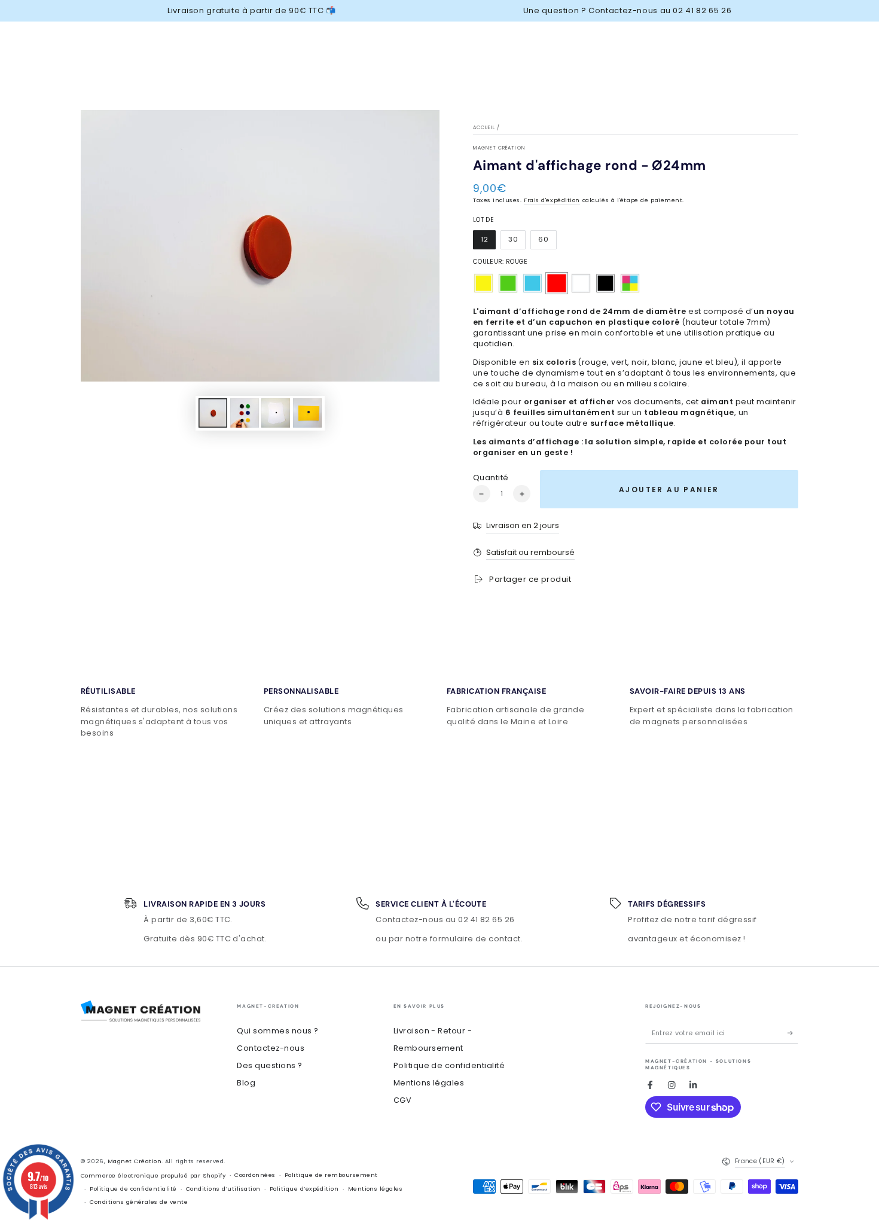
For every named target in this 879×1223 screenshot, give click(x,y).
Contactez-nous (270, 1048)
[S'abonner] (793, 1032)
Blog (246, 1083)
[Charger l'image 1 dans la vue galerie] (213, 413)
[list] (439, 709)
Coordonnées (254, 1175)
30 (517, 241)
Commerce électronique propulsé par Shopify (153, 1175)
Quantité (491, 477)
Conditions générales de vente (139, 1202)
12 (488, 241)
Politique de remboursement (331, 1175)
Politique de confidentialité (449, 1065)
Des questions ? (269, 1065)
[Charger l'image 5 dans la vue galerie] (307, 413)
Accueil (484, 127)
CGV (402, 1100)
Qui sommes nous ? (277, 1031)
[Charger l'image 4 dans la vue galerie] (275, 413)
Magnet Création (499, 148)
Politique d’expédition (304, 1188)
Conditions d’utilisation (223, 1188)
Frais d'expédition (552, 200)
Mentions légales (429, 1083)
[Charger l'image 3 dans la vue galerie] (244, 413)
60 (547, 241)
